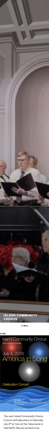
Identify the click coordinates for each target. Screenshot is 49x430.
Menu (25, 326)
